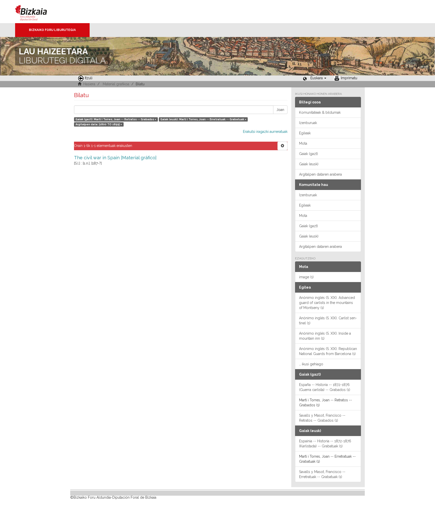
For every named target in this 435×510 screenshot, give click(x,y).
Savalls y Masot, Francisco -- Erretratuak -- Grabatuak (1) (322, 474)
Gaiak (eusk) (308, 164)
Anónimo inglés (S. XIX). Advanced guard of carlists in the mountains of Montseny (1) (327, 303)
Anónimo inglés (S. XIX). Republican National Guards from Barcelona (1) (328, 351)
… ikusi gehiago (311, 364)
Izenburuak (308, 123)
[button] (318, 78)
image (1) (306, 277)
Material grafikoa (116, 84)
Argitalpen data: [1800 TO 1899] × (99, 124)
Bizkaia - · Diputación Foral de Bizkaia (36, 11)
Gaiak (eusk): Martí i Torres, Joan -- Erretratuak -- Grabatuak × (203, 119)
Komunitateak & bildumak (320, 112)
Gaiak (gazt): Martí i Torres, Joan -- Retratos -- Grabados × (116, 119)
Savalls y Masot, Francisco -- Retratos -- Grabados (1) (322, 417)
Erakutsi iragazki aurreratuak (265, 132)
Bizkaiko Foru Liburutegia (52, 30)
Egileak (305, 133)
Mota (303, 143)
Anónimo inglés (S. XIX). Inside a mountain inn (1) (325, 335)
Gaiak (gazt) (308, 154)
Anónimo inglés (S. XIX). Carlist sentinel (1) (328, 320)
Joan (280, 110)
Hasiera (89, 84)
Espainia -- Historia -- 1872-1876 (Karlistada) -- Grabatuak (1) (325, 443)
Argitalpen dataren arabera (320, 174)
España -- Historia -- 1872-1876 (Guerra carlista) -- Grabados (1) (324, 387)
